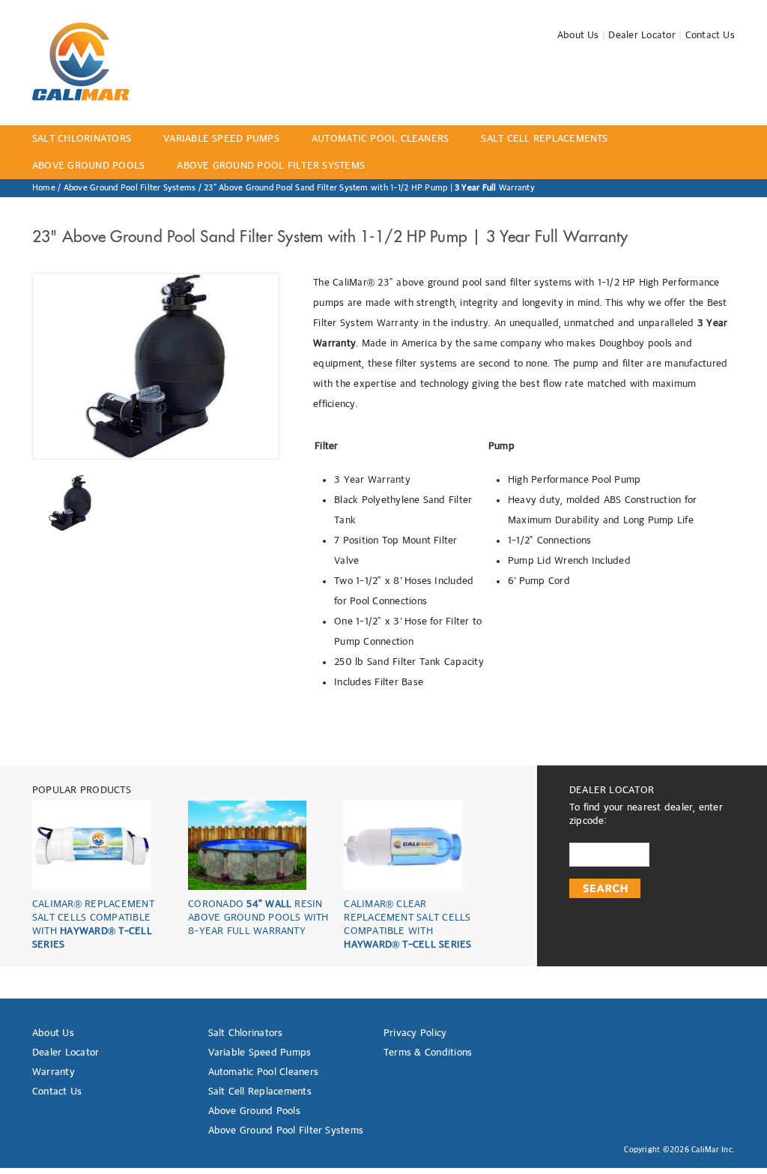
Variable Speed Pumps (260, 1053)
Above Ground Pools (254, 1111)
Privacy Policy (415, 1033)
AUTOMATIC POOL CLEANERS (380, 139)
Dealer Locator (641, 35)
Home (43, 188)
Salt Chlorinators (245, 1033)
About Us (578, 35)
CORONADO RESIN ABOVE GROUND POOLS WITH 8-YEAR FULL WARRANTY (258, 917)
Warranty (53, 1072)
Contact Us (710, 35)
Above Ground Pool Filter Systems (130, 188)
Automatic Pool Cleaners (263, 1072)
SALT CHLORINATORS (81, 139)
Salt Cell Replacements (260, 1092)
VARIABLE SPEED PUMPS (221, 139)
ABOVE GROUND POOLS (88, 166)
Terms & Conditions (428, 1053)
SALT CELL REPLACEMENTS (544, 139)
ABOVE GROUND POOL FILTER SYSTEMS (271, 166)
